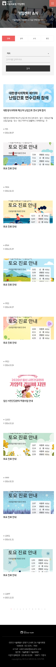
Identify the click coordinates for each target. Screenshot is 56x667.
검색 (28, 68)
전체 (8, 38)
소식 (34, 38)
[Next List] (42, 609)
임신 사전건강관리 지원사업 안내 (18, 400)
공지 (21, 38)
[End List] (45, 609)
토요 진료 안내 (9, 168)
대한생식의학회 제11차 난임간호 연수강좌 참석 (24, 110)
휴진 (47, 38)
